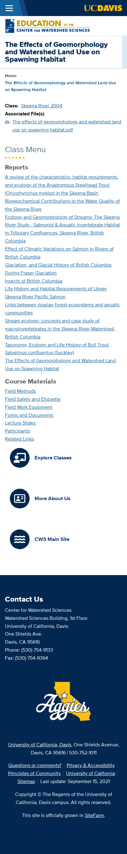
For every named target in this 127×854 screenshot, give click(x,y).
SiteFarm (94, 815)
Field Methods (20, 391)
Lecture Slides (20, 422)
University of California (90, 773)
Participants (17, 430)
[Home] (47, 25)
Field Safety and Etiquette (33, 399)
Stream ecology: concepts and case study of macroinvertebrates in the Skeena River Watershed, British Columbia (60, 328)
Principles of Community (34, 773)
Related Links (19, 438)
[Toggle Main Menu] (9, 8)
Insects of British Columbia (33, 280)
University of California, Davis (39, 744)
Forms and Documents (29, 415)
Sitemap (26, 781)
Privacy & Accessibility (91, 765)
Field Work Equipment (28, 407)
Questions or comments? (34, 765)
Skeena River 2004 (41, 105)
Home (11, 76)
